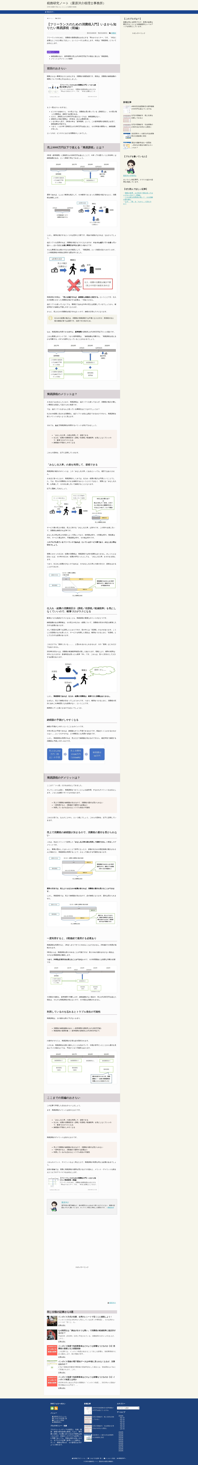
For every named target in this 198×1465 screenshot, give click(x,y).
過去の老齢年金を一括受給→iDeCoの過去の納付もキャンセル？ (142, 145)
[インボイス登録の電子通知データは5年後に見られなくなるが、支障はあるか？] (52, 1366)
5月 (121, 1421)
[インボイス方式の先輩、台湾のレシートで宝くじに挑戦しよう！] (52, 1321)
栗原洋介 (112, 1303)
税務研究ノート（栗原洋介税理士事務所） (76, 3)
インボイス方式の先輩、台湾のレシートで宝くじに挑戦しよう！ (85, 1317)
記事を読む (61, 1325)
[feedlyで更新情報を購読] (52, 1408)
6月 (121, 1419)
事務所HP (111, 1207)
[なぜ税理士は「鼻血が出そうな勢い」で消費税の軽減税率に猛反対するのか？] (52, 1335)
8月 (121, 1417)
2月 (121, 1427)
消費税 (113, 33)
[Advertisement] (82, 1242)
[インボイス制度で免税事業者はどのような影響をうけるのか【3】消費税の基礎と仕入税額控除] (52, 1350)
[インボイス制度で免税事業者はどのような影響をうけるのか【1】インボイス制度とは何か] (52, 1381)
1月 (121, 1428)
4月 (121, 1423)
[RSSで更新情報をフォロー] (56, 1408)
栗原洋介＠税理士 (129, 176)
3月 (121, 1425)
